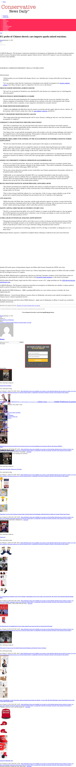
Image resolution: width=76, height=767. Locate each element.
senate (53, 401)
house (23, 401)
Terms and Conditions (8, 415)
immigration (26, 401)
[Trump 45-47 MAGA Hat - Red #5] (3, 757)
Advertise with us (7, 418)
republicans (50, 401)
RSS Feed (5, 29)
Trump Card (2, 537)
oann (1, 33)
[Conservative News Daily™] (18, 13)
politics (40, 402)
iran (29, 401)
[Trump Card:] (4, 532)
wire (1, 403)
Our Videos (5, 21)
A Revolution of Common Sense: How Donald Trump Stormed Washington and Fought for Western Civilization (23, 648)
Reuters (2, 40)
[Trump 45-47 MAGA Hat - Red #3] (3, 742)
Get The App (6, 27)
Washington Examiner (68, 402)
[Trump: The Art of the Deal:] (6, 380)
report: (45, 401)
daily (10, 401)
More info (38, 392)
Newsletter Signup (7, 26)
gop (18, 401)
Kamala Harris (32, 401)
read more (29, 451)
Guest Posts (5, 30)
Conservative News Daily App (10, 416)
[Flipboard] (11, 319)
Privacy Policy (6, 414)
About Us (5, 25)
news (36, 401)
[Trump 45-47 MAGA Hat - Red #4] (3, 750)
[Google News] (4, 319)
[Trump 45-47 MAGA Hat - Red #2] (3, 734)
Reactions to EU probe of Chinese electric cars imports (28, 305)
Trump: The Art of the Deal (5, 385)
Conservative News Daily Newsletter (11, 412)
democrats (14, 401)
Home (4, 19)
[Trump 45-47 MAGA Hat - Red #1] (3, 726)
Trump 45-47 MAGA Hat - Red (6, 760)
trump (57, 401)
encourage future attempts (44, 277)
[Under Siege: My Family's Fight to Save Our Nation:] (6, 464)
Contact (5, 23)
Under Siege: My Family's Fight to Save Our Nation (11, 469)
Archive (5, 22)
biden (2, 402)
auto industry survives (40, 111)
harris (20, 401)
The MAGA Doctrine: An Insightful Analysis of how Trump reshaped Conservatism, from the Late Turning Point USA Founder (26, 626)
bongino (6, 401)
